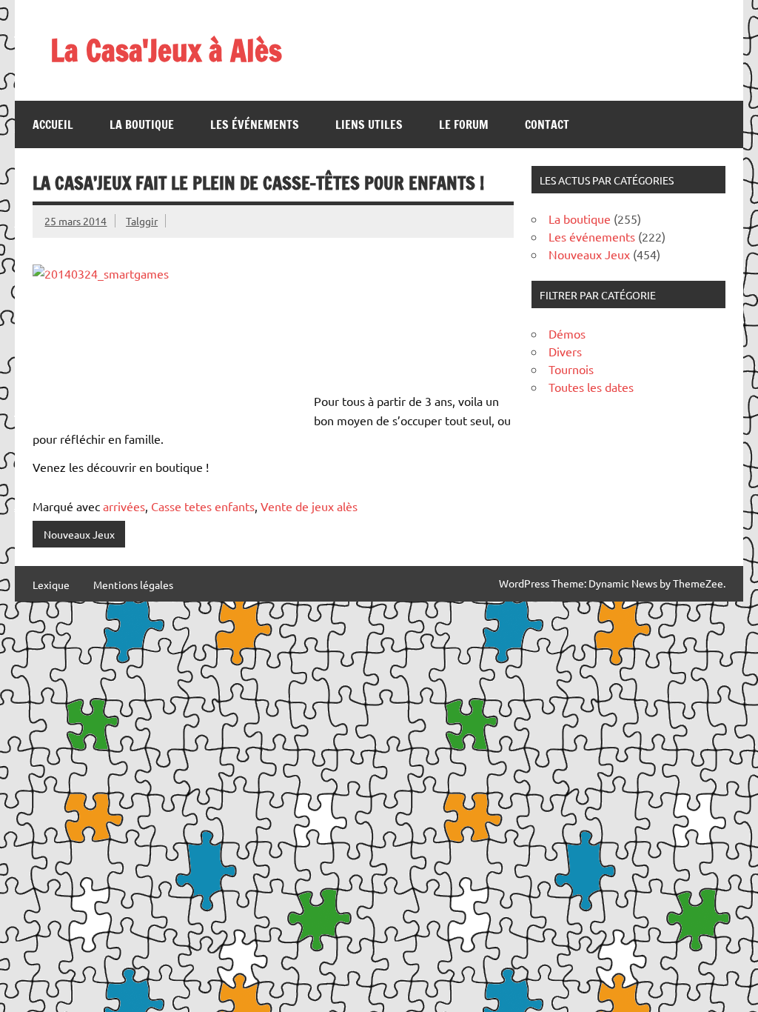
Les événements (254, 124)
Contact (547, 124)
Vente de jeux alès (309, 506)
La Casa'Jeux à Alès (166, 50)
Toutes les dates (591, 386)
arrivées (124, 506)
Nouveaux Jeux (79, 534)
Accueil (53, 124)
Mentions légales (133, 584)
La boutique (142, 124)
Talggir (142, 220)
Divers (565, 351)
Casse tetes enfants (203, 506)
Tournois (571, 369)
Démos (567, 333)
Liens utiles (369, 124)
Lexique (51, 584)
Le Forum (464, 124)
